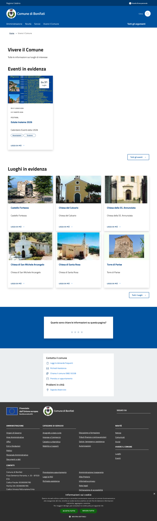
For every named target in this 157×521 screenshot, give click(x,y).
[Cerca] (148, 14)
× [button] (154, 494)
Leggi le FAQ (48, 476)
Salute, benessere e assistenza (92, 441)
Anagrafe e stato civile (52, 432)
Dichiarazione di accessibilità (91, 489)
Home (11, 33)
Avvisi (117, 441)
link (102, 506)
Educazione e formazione (89, 432)
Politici (9, 450)
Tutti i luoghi (137, 295)
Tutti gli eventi (136, 157)
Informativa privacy (87, 481)
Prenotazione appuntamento (54, 472)
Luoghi (118, 453)
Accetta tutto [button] (69, 511)
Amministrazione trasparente (91, 472)
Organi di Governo (13, 432)
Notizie (118, 432)
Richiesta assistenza (51, 481)
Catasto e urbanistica (51, 441)
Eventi (118, 458)
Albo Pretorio (84, 476)
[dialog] (78, 506)
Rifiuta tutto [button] (88, 511)
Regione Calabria (13, 3)
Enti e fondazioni (13, 446)
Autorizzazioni (85, 445)
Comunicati (120, 437)
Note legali (83, 485)
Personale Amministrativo (17, 454)
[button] (78, 516)
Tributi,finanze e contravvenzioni (92, 437)
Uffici (8, 441)
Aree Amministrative (15, 437)
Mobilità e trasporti (51, 446)
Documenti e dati (13, 459)
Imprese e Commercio (52, 437)
